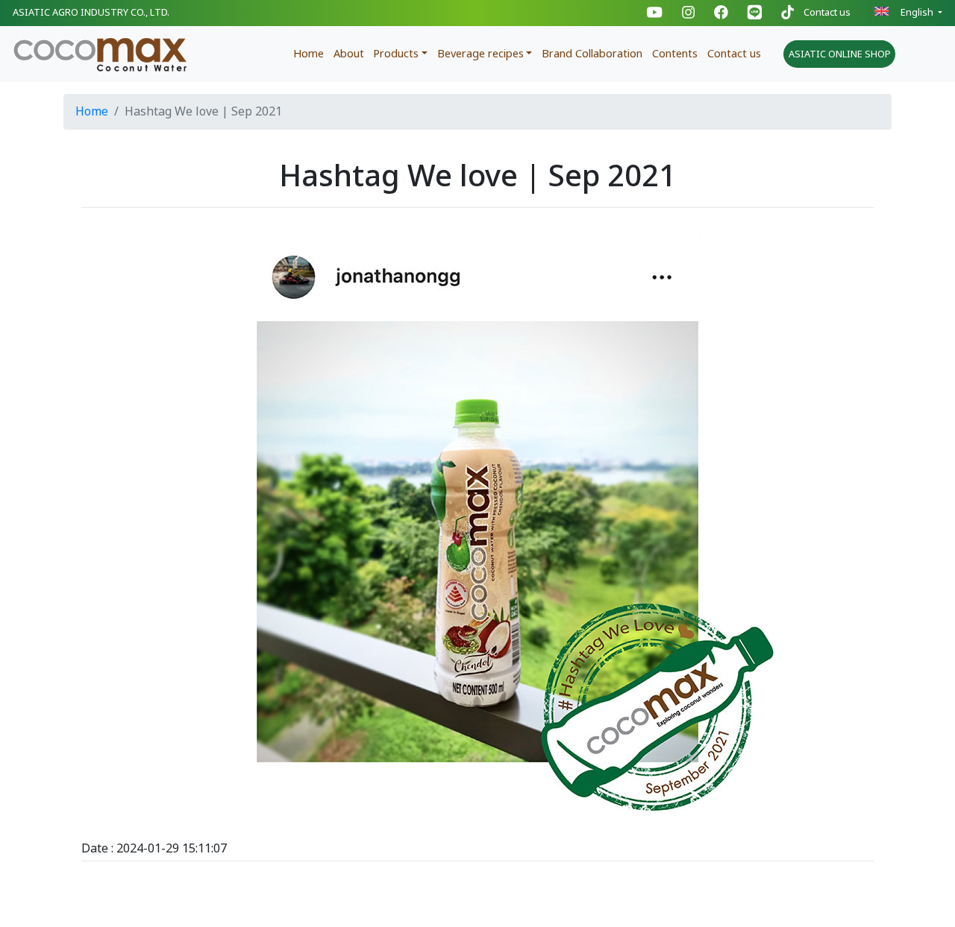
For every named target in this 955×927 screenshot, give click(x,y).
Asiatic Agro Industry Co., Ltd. (91, 12)
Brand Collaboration (592, 54)
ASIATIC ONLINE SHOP (840, 54)
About (349, 54)
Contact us (827, 13)
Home (308, 54)
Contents (675, 54)
